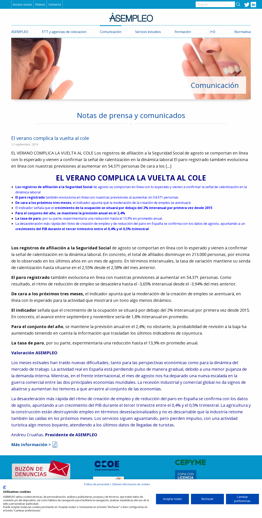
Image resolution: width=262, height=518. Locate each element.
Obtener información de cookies (131, 484)
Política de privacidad (96, 484)
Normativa (242, 32)
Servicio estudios (148, 32)
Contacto (54, 4)
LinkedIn (253, 4)
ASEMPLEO (19, 32)
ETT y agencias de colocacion (64, 32)
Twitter (247, 4)
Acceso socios (22, 4)
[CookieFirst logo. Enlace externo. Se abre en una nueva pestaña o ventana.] (4, 487)
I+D (212, 32)
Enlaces (40, 4)
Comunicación (110, 32)
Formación (183, 32)
